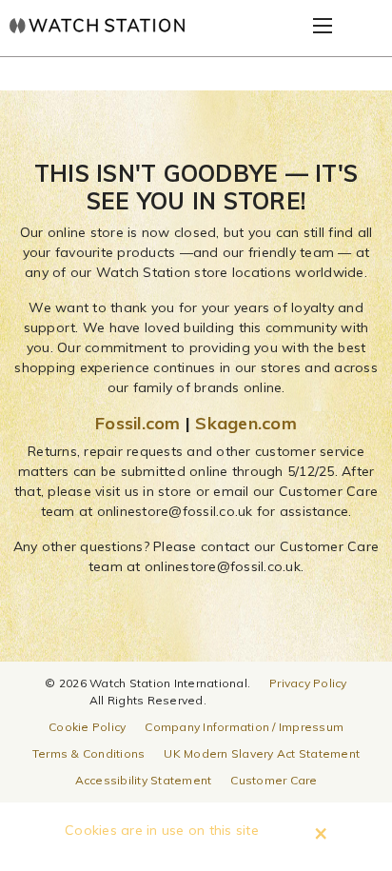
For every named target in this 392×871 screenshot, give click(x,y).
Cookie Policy (87, 727)
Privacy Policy (308, 683)
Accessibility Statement (143, 780)
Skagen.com (246, 423)
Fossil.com (138, 423)
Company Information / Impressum (244, 727)
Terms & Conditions (89, 753)
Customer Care (273, 780)
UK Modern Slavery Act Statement (262, 753)
